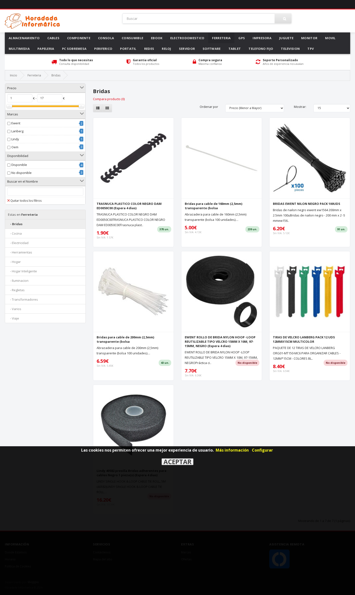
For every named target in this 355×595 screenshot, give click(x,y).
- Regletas (16, 290)
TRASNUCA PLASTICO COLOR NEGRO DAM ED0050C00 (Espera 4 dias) (129, 205)
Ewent (15, 123)
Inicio (13, 75)
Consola (106, 38)
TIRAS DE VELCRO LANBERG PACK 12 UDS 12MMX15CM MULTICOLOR (304, 339)
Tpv (310, 48)
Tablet (234, 48)
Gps (241, 38)
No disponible (21, 173)
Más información (232, 450)
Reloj (166, 48)
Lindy (15, 139)
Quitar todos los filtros (26, 201)
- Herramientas (20, 252)
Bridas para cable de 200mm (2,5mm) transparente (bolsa (125, 339)
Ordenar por (209, 106)
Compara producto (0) (109, 99)
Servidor (187, 48)
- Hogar (14, 262)
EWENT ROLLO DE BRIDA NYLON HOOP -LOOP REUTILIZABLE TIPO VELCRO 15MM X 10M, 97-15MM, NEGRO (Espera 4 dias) (220, 341)
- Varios (14, 309)
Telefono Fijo (260, 48)
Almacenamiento (24, 38)
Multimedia (19, 48)
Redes (149, 48)
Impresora (262, 38)
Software (211, 48)
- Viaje (13, 318)
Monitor (309, 38)
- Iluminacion (18, 280)
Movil (330, 38)
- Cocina (15, 233)
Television (290, 48)
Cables (53, 38)
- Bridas (15, 224)
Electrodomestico (187, 38)
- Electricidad (18, 243)
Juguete (286, 38)
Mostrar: (300, 106)
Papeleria (45, 48)
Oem (14, 147)
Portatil (128, 48)
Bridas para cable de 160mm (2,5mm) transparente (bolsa (213, 205)
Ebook (157, 38)
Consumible (132, 38)
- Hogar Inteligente (22, 271)
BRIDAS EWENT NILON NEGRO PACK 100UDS (306, 203)
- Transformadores (23, 299)
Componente (78, 38)
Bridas (55, 75)
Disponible (19, 165)
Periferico (103, 48)
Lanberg (17, 131)
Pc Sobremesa (74, 48)
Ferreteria (221, 38)
